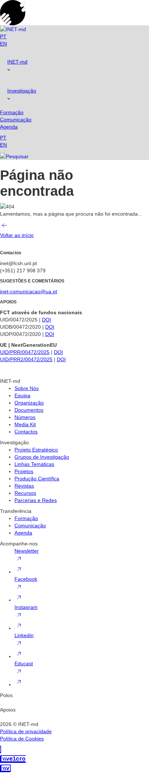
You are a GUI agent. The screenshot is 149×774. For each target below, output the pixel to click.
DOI (46, 320)
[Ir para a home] (13, 29)
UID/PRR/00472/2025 (25, 352)
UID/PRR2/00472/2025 (26, 359)
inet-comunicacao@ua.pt (28, 291)
